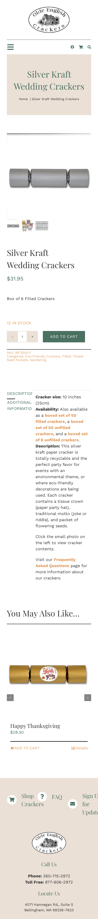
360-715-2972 (56, 876)
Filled (66, 356)
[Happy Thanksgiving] (49, 675)
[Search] (89, 47)
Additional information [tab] (11, 405)
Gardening (38, 360)
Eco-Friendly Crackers (42, 356)
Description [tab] (11, 393)
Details (81, 748)
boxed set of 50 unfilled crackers (59, 427)
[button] (10, 697)
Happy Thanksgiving (35, 725)
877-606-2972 (59, 882)
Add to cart (64, 336)
